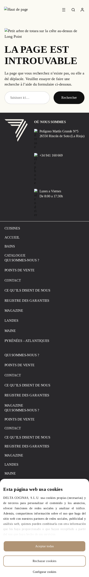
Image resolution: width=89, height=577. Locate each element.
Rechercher (69, 97)
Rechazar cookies (44, 561)
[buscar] (73, 10)
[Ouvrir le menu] (63, 9)
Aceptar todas (44, 546)
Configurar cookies (44, 572)
